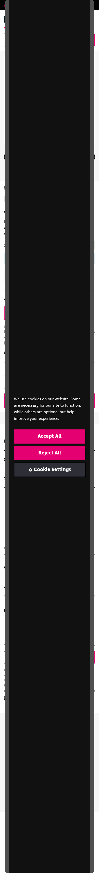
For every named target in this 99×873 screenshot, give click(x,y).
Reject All (49, 453)
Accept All (49, 436)
